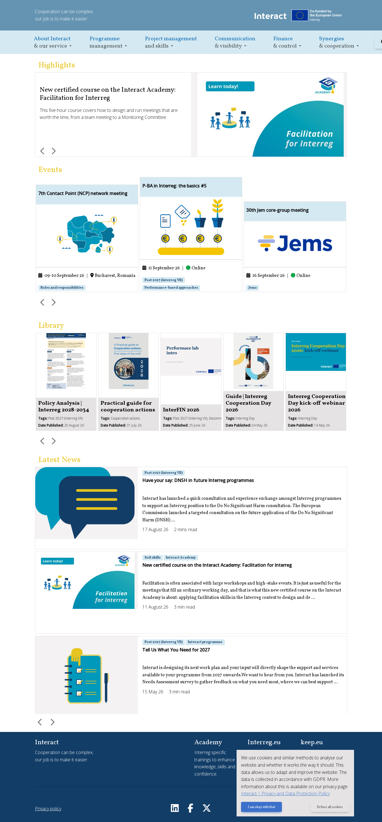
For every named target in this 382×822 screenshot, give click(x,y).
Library (51, 325)
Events (50, 169)
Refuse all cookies (330, 807)
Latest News (59, 459)
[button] (53, 42)
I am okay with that (261, 807)
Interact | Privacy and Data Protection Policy (285, 793)
